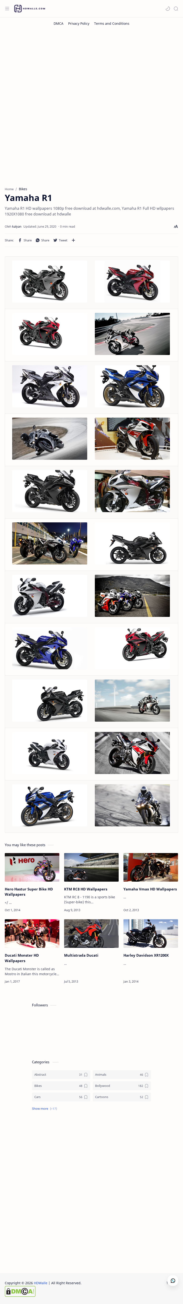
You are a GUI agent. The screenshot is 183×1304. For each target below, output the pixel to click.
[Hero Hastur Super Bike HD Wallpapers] (32, 867)
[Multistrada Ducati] (91, 933)
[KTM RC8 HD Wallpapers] (91, 867)
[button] (167, 8)
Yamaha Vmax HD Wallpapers (150, 889)
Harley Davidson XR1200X (146, 955)
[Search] (175, 8)
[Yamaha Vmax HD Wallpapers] (150, 867)
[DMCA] (58, 23)
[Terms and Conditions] (111, 23)
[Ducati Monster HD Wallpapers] (32, 933)
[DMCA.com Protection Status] (43, 1291)
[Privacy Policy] (78, 23)
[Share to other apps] (73, 240)
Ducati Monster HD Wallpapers (22, 958)
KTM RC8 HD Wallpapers (85, 889)
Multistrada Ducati (81, 955)
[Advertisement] (91, 67)
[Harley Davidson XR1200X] (150, 933)
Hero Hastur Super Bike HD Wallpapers (29, 892)
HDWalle (40, 1283)
